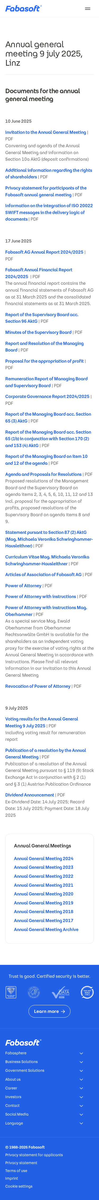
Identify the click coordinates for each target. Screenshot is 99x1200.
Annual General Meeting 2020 (43, 894)
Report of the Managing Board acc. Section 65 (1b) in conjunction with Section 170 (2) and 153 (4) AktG (48, 438)
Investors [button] (13, 1096)
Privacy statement (21, 1162)
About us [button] (13, 1079)
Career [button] (11, 1088)
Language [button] (14, 1123)
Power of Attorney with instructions (40, 596)
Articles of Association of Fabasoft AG (43, 574)
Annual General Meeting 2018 (43, 911)
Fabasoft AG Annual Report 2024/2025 (44, 252)
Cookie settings (18, 1186)
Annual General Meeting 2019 (43, 903)
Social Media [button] (17, 1114)
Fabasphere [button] (15, 1053)
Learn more (46, 1011)
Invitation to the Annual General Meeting (45, 132)
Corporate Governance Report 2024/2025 (47, 396)
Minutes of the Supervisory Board (38, 332)
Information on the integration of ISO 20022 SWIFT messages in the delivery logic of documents (49, 212)
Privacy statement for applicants (34, 1154)
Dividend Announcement (29, 795)
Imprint (11, 1178)
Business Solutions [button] (21, 1061)
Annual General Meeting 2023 (43, 867)
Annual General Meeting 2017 (43, 920)
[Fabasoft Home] (25, 8)
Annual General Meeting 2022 (43, 876)
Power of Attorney (23, 586)
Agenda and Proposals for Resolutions (43, 474)
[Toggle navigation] (87, 8)
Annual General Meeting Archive (46, 929)
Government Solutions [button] (24, 1070)
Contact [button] (12, 1105)
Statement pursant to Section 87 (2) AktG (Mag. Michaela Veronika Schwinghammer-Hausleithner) (49, 539)
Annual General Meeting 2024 (43, 858)
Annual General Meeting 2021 (43, 885)
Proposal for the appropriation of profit (44, 361)
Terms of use (16, 1170)
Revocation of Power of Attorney (37, 686)
